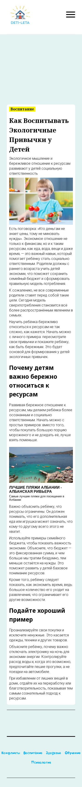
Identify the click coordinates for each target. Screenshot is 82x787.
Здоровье (53, 753)
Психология (41, 763)
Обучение (73, 753)
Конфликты (10, 753)
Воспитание (32, 753)
